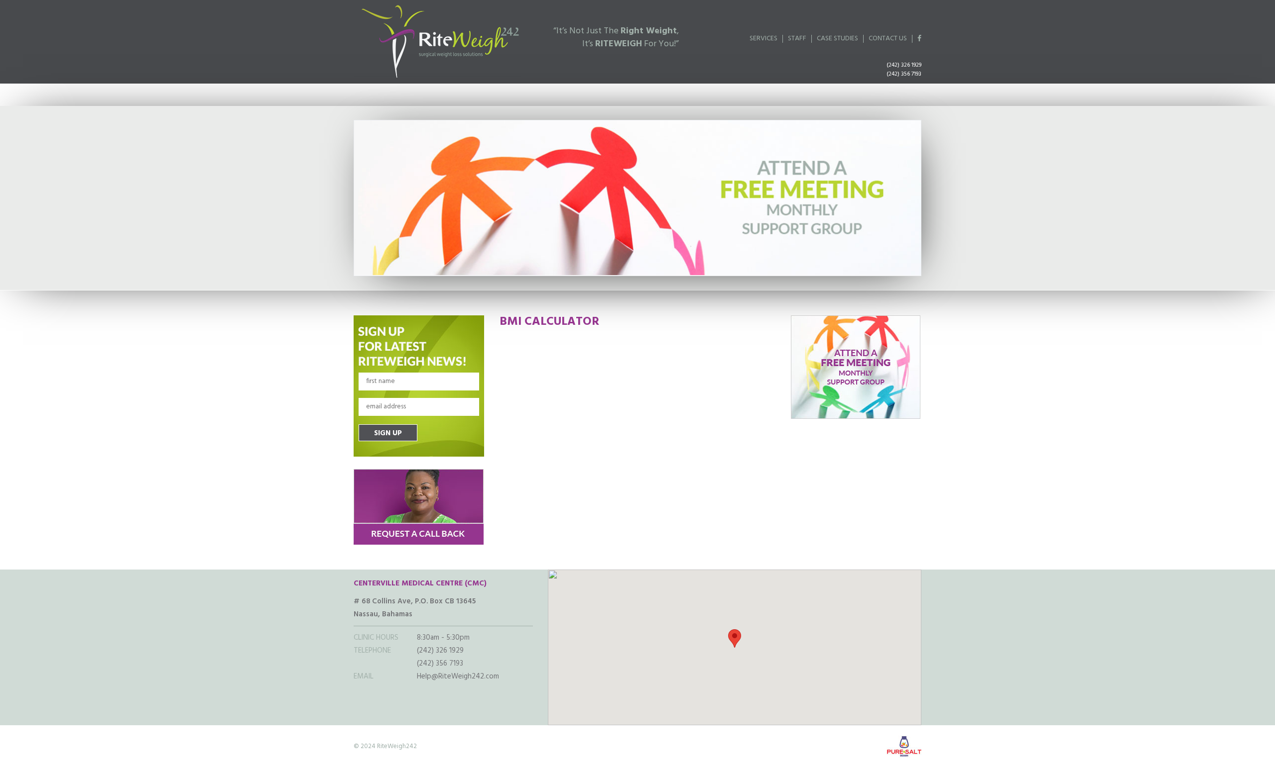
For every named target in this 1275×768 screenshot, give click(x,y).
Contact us (888, 39)
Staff (797, 39)
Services (763, 39)
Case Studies (837, 39)
